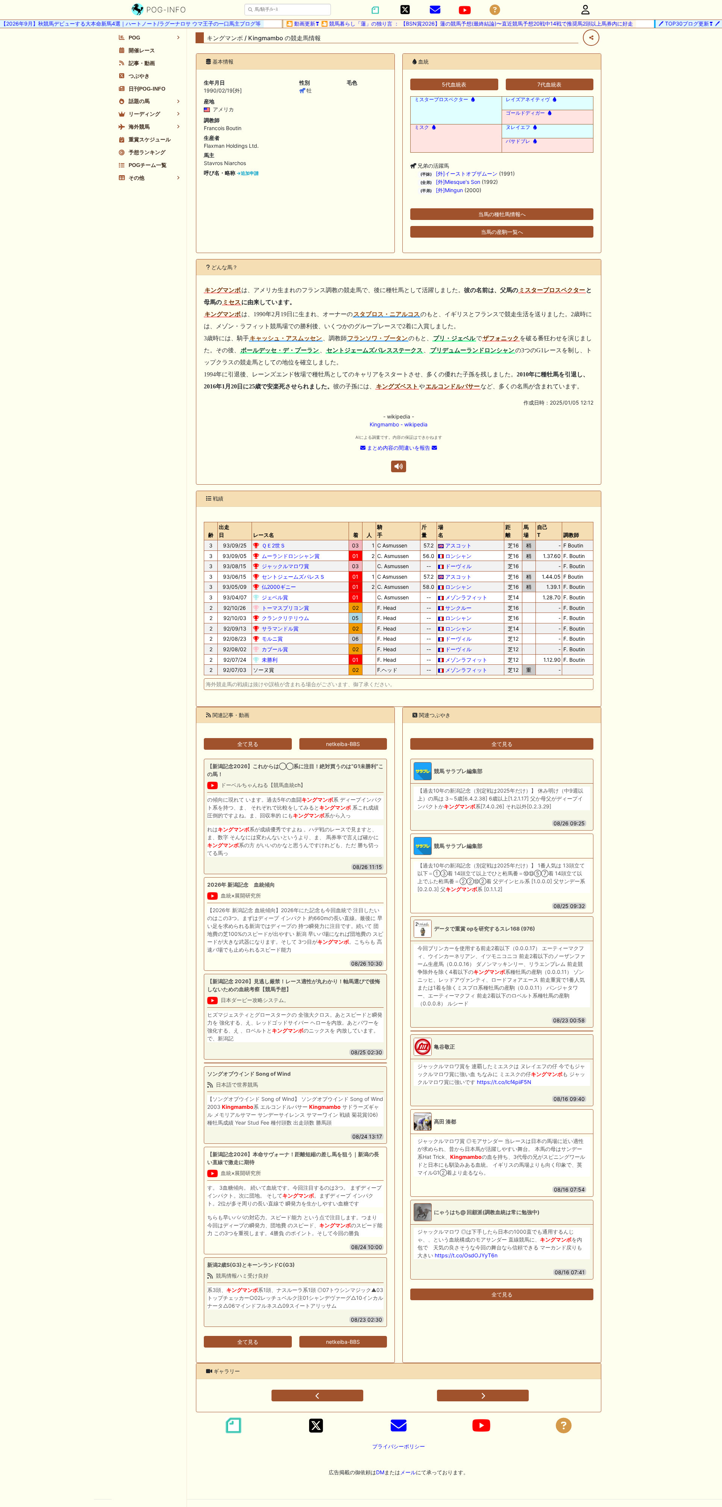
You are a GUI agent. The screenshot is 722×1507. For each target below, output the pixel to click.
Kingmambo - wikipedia (399, 424)
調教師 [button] (571, 535)
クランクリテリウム (285, 618)
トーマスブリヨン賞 (285, 608)
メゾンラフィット (466, 597)
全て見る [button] (247, 744)
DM (380, 1472)
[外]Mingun (449, 190)
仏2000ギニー (279, 587)
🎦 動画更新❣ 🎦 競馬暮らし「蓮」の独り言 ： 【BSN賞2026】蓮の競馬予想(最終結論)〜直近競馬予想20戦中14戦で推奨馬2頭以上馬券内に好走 (443, 23)
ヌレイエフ (518, 127)
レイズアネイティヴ (528, 99)
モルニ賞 (272, 638)
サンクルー (458, 608)
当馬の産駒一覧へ (502, 232)
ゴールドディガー (525, 113)
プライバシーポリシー (398, 1446)
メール (408, 1472)
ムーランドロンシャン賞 (291, 556)
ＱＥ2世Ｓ (273, 545)
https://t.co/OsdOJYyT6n (466, 1255)
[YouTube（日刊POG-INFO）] (465, 10)
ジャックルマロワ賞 (285, 566)
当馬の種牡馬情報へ (502, 214)
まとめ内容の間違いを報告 (399, 447)
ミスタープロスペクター (441, 99)
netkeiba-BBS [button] (343, 744)
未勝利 (270, 659)
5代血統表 (454, 84)
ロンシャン (458, 556)
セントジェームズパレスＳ (293, 576)
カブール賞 (275, 649)
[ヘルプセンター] (495, 10)
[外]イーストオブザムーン (467, 173)
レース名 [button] (263, 535)
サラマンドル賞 (280, 628)
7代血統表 (549, 84)
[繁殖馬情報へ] (472, 99)
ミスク (421, 127)
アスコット (458, 545)
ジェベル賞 (275, 597)
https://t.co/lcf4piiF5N (504, 1082)
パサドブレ (518, 141)
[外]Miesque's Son (458, 182)
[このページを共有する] (591, 37)
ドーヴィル (458, 566)
